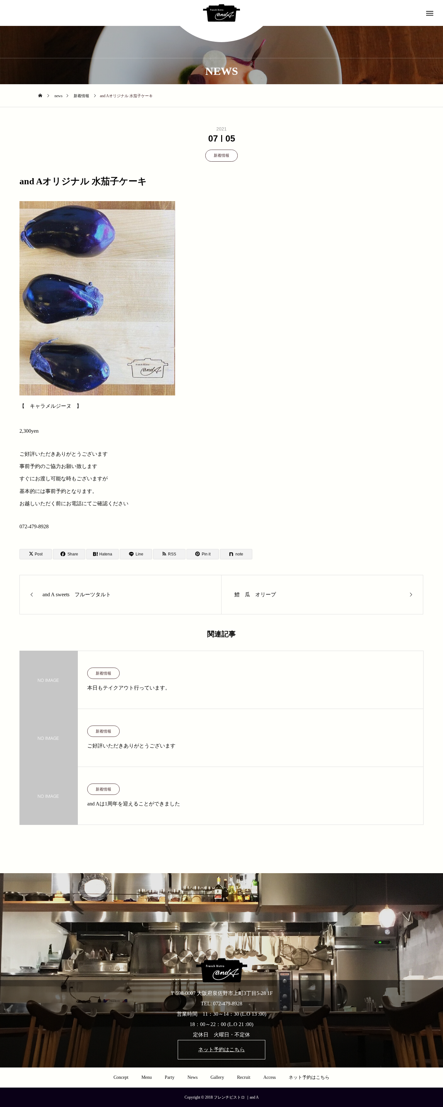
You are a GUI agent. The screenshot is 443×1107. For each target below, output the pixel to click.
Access (269, 1077)
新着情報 (221, 155)
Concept (121, 1077)
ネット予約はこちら (309, 1077)
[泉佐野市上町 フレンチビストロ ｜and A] (221, 13)
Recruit (243, 1077)
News (192, 1077)
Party (169, 1077)
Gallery (217, 1077)
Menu (146, 1077)
